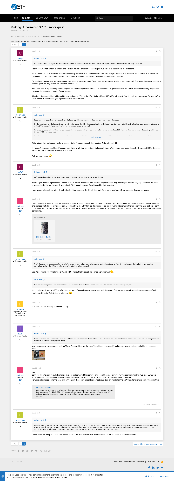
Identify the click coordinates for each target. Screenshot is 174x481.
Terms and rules (129, 462)
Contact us (118, 462)
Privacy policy (141, 462)
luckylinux (20, 115)
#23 (160, 199)
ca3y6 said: (38, 115)
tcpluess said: (39, 58)
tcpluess (15, 31)
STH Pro (19, 462)
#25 (160, 326)
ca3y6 (20, 58)
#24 (160, 251)
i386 (20, 334)
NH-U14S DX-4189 (43, 387)
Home (154, 462)
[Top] (158, 462)
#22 (160, 108)
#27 (160, 413)
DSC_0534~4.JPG (43, 237)
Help (149, 462)
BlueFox (20, 309)
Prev (15, 44)
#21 (160, 51)
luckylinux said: (39, 172)
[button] (32, 18)
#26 (160, 368)
